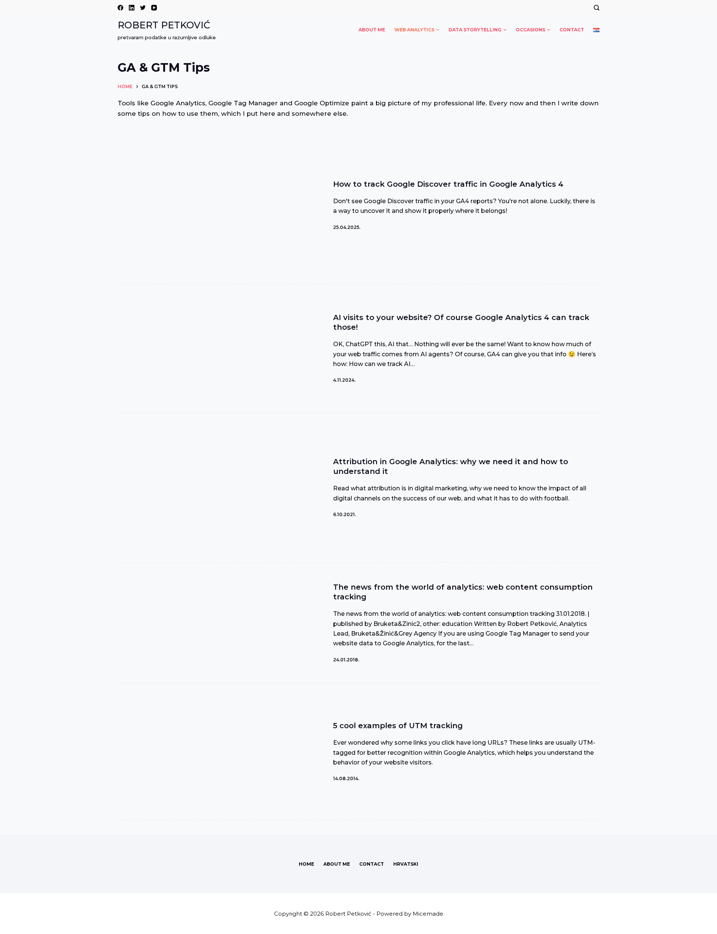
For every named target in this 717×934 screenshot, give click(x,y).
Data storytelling (475, 29)
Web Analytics (414, 29)
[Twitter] (143, 7)
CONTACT (571, 29)
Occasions (530, 29)
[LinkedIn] (131, 7)
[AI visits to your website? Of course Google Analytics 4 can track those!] (219, 348)
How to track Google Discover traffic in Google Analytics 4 (448, 184)
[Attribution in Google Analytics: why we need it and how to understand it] (219, 487)
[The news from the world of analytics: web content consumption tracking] (219, 623)
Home (306, 864)
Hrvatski (405, 864)
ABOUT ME (371, 29)
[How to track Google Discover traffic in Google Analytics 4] (219, 204)
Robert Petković (164, 25)
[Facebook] (120, 7)
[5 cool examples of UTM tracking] (219, 752)
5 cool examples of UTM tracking (398, 725)
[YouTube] (154, 7)
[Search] (596, 7)
